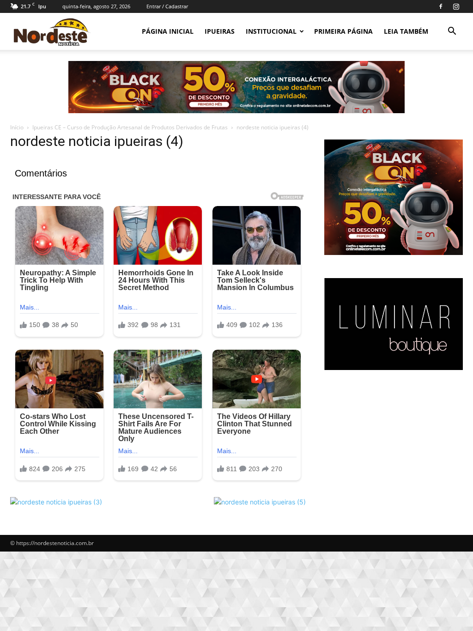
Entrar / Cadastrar (167, 6)
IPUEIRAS (220, 31)
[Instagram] (456, 6)
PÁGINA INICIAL (168, 31)
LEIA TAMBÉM (406, 31)
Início (17, 127)
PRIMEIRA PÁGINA (343, 31)
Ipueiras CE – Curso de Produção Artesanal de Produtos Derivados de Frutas (130, 127)
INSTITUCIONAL (271, 31)
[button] (452, 32)
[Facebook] (441, 6)
